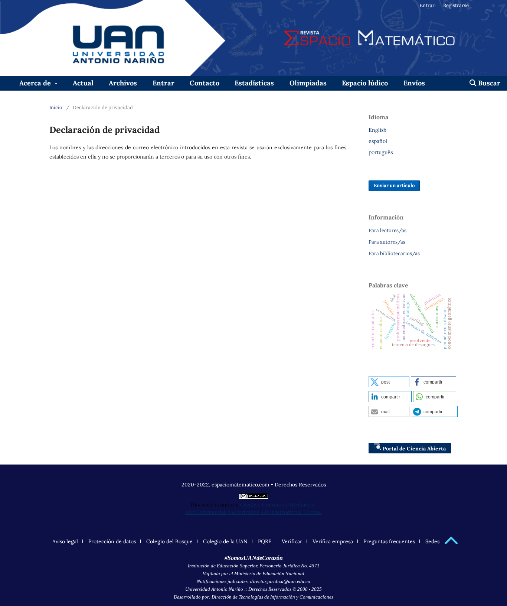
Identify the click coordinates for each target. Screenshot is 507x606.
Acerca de (36, 83)
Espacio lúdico (365, 83)
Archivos (123, 83)
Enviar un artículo (394, 185)
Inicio (55, 107)
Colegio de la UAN (225, 541)
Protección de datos (112, 541)
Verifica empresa (333, 541)
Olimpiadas (308, 83)
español (378, 141)
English (377, 130)
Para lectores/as (387, 230)
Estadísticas (254, 83)
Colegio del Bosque (169, 541)
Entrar (163, 83)
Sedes (432, 541)
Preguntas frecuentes (389, 541)
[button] (389, 381)
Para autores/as (387, 242)
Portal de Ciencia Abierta (414, 448)
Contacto (204, 83)
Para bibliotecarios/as (394, 253)
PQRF (264, 541)
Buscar (488, 83)
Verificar (292, 541)
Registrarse (456, 5)
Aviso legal (65, 541)
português (381, 152)
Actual (83, 83)
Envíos (414, 83)
